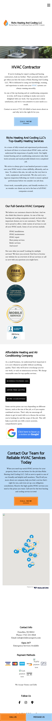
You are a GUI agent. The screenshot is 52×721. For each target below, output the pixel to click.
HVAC (34, 85)
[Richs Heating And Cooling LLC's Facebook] (19, 703)
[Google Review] (23, 433)
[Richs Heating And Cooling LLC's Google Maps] (32, 703)
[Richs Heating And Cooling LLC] (5, 23)
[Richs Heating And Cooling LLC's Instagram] (26, 703)
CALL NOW (26, 121)
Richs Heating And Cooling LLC (26, 23)
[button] (36, 555)
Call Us (13, 717)
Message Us (39, 717)
